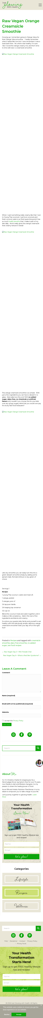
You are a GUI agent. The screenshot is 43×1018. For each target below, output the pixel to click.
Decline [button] (6, 1014)
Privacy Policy (18, 721)
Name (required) (8, 696)
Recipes (13, 640)
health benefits (14, 221)
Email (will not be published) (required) (17, 704)
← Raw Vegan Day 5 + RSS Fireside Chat (17, 652)
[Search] (38, 748)
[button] (40, 5)
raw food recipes (14, 645)
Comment (6, 673)
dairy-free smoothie (19, 643)
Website (5, 712)
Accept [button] (18, 1014)
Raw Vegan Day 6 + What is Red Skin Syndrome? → (22, 655)
